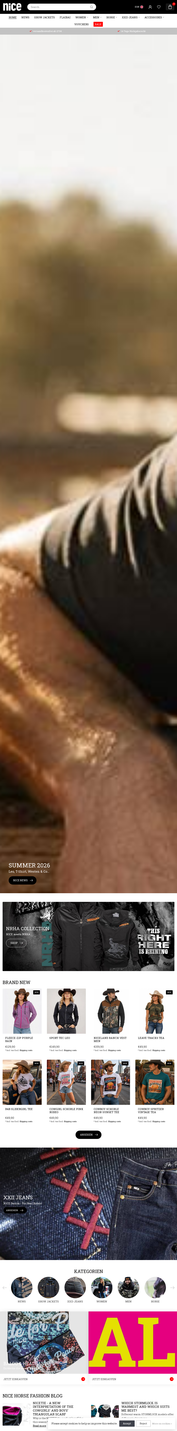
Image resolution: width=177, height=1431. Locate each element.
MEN (96, 17)
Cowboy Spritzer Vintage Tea (151, 1110)
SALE (98, 24)
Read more (39, 1425)
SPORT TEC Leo (59, 1037)
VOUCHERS (81, 24)
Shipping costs (26, 1050)
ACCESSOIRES (153, 17)
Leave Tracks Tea (151, 1037)
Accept (127, 1423)
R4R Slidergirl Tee (19, 1109)
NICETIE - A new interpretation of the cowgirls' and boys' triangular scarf (53, 1408)
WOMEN (80, 17)
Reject (143, 1423)
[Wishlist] (159, 6)
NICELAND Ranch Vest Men (110, 1039)
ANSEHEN (86, 1134)
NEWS (25, 17)
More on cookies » (162, 1423)
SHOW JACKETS (44, 17)
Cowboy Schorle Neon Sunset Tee (106, 1110)
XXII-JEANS (130, 17)
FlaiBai (65, 17)
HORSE (110, 17)
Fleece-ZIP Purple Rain (19, 1039)
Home (13, 17)
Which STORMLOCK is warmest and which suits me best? (145, 1407)
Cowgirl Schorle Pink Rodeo (66, 1110)
